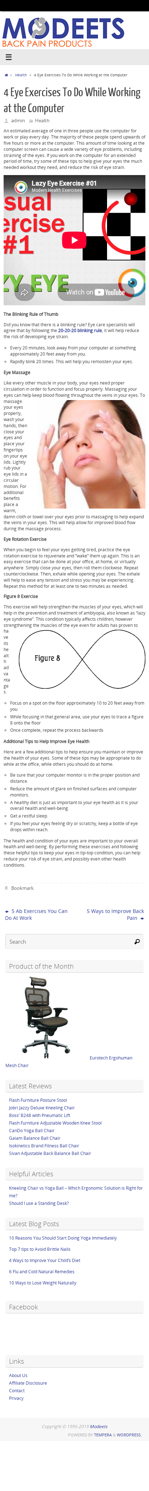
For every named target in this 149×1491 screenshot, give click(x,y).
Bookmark (22, 888)
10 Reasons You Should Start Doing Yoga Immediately (63, 1238)
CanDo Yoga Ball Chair (32, 1130)
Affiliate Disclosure (28, 1383)
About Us (18, 1375)
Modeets (98, 1426)
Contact (17, 1391)
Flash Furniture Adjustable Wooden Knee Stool (55, 1123)
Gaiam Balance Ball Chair (34, 1138)
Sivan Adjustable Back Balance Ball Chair (50, 1153)
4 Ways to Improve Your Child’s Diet (44, 1260)
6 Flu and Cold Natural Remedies (41, 1272)
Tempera (103, 1434)
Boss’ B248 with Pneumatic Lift (39, 1115)
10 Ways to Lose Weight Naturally (42, 1283)
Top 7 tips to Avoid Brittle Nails (40, 1249)
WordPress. (129, 1434)
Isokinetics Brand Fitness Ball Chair (44, 1146)
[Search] (137, 941)
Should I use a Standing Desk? (39, 1203)
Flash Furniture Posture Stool (38, 1100)
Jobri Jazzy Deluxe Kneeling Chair (42, 1108)
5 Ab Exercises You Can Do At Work (36, 914)
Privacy (16, 1398)
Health (21, 74)
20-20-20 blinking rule (80, 330)
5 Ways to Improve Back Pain (115, 914)
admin (18, 120)
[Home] (6, 74)
